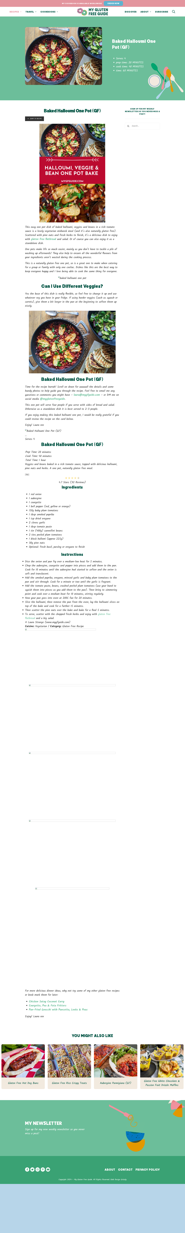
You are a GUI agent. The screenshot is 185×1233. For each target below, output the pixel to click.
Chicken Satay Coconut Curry (46, 996)
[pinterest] (43, 1163)
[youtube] (48, 1163)
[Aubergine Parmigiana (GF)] (115, 1040)
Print (28, 522)
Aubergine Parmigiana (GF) (115, 1077)
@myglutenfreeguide (52, 399)
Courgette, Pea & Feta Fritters (47, 1000)
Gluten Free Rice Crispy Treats (69, 1077)
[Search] (173, 11)
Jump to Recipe (35, 118)
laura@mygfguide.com (87, 395)
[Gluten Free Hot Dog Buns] (23, 1040)
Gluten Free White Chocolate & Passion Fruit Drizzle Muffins (162, 1077)
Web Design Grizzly (118, 1173)
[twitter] (32, 1163)
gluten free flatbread (43, 239)
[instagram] (37, 1163)
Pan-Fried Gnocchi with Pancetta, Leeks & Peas (58, 1004)
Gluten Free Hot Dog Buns (23, 1077)
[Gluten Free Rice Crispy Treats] (69, 1040)
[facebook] (27, 1163)
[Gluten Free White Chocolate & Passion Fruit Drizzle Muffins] (162, 1040)
